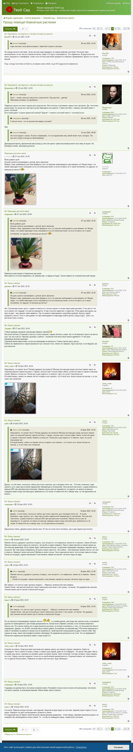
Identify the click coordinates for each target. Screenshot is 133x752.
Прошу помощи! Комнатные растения (29, 22)
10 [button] (119, 28)
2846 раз (116, 68)
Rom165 (105, 53)
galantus (105, 284)
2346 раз (116, 353)
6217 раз (116, 121)
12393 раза (116, 223)
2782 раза (116, 119)
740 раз (115, 67)
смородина (17, 118)
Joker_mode (106, 384)
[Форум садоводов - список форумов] (20, 9)
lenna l (104, 537)
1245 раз (116, 550)
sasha (104, 421)
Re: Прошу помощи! (12, 283)
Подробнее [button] (81, 747)
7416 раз (116, 225)
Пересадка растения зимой (15, 153)
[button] (94, 28)
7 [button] (109, 28)
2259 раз (116, 549)
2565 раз (116, 355)
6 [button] (106, 28)
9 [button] (115, 28)
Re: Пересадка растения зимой (17, 211)
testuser (16, 43)
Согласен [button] (118, 747)
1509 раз (116, 434)
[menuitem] (6, 3)
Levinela (105, 167)
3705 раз (116, 295)
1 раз (115, 393)
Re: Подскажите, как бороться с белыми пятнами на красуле (29, 34)
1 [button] (101, 28)
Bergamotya (106, 108)
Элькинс (105, 341)
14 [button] (125, 28)
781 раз (115, 432)
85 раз (115, 294)
